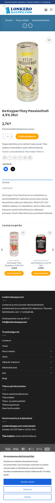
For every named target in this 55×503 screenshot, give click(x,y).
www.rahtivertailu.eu (32, 147)
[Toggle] (51, 351)
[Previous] (2, 255)
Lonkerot (6, 340)
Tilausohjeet (8, 397)
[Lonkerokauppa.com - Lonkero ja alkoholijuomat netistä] (22, 9)
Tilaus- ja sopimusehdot (13, 401)
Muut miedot (22, 20)
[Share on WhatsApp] (4, 158)
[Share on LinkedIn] (30, 158)
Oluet (5, 345)
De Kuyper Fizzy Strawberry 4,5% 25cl (14, 264)
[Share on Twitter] (15, 158)
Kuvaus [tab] (6, 182)
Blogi (4, 378)
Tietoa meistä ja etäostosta (15, 393)
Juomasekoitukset (41, 20)
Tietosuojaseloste (10, 404)
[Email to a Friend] (20, 158)
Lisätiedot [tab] (7, 188)
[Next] (52, 255)
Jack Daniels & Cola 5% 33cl (41, 264)
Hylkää (27, 497)
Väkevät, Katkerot (11, 362)
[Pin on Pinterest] (25, 158)
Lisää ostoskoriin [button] (14, 273)
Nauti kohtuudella (11, 408)
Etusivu (9, 20)
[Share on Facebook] (9, 158)
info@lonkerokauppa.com (14, 322)
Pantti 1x (40, 152)
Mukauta (27, 489)
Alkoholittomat (9, 367)
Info (4, 373)
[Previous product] (30, 25)
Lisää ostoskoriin (27, 136)
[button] (46, 9)
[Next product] (25, 25)
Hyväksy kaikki (27, 482)
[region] (27, 477)
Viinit (4, 356)
